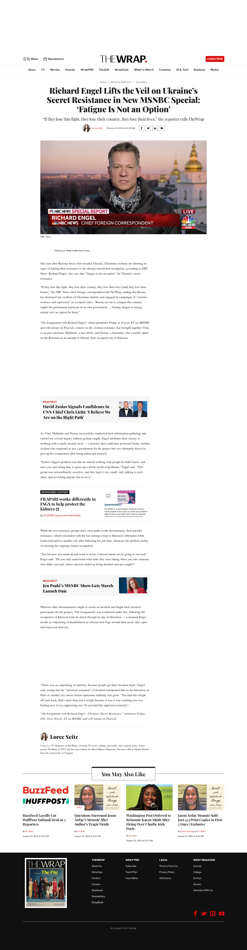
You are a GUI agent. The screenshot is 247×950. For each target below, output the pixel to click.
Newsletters (56, 59)
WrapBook (97, 902)
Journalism (141, 82)
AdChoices (165, 878)
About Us (97, 866)
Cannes (197, 866)
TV (43, 69)
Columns (165, 69)
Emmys (197, 878)
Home (103, 82)
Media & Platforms (121, 82)
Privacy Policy (166, 872)
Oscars (197, 884)
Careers (96, 884)
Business (199, 69)
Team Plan (131, 872)
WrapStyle (122, 69)
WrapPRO (86, 69)
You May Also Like (123, 774)
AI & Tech (182, 69)
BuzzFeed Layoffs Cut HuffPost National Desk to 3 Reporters (44, 819)
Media (215, 69)
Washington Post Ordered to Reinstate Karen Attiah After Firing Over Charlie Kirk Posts (148, 822)
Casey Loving (187, 831)
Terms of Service (168, 866)
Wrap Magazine (204, 859)
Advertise (97, 872)
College (197, 872)
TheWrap (98, 859)
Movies (55, 69)
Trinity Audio (72, 250)
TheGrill (104, 69)
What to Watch (144, 69)
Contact (96, 878)
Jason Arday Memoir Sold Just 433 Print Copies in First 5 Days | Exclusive (200, 819)
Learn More (132, 878)
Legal (163, 859)
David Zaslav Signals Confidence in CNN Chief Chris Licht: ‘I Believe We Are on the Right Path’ (77, 412)
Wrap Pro (132, 859)
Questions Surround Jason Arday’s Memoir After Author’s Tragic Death (95, 819)
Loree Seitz (97, 128)
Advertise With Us (203, 890)
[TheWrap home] (123, 59)
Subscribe (215, 59)
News (32, 69)
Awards (70, 69)
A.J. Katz (29, 831)
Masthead (97, 890)
